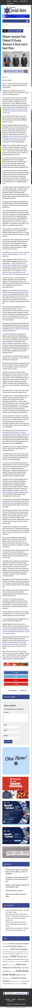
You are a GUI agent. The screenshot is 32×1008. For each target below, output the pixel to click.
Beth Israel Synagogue (19, 949)
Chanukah (5, 957)
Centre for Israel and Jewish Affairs (14, 954)
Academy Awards (5, 943)
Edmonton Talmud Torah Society (18, 961)
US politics (14, 983)
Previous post (13, 690)
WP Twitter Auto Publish (11, 1007)
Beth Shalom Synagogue (7, 951)
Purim (20, 978)
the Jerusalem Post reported (19, 329)
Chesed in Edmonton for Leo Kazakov (14, 890)
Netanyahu (4, 978)
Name (5, 725)
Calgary (14, 951)
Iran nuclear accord (12, 964)
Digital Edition (23, 957)
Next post (23, 690)
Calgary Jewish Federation (21, 951)
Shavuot (12, 981)
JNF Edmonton (13, 971)
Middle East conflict (21, 975)
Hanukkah (26, 961)
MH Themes (23, 1004)
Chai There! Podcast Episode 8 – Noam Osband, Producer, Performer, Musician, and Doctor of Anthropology (17, 872)
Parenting (9, 978)
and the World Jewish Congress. (14, 343)
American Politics (15, 944)
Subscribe (9, 1)
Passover (14, 978)
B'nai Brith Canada (15, 946)
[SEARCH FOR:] (15, 24)
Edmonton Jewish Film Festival (15, 959)
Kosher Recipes (9, 974)
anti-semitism (25, 944)
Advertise (16, 1)
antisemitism (5, 946)
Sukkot (15, 981)
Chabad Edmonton (26, 953)
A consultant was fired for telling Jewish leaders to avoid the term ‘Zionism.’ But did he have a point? (17, 879)
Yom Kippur (24, 983)
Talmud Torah (19, 981)
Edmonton (4, 959)
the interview (7, 334)
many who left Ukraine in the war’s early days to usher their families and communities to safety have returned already (16, 631)
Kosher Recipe (22, 971)
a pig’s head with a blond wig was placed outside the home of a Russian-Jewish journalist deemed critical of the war (15, 432)
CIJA (9, 957)
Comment (6, 712)
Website (6, 735)
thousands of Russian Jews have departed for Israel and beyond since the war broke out (15, 642)
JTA (4, 83)
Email (5, 730)
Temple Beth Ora (26, 981)
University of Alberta (6, 983)
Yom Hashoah (18, 983)
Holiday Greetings (24, 1)
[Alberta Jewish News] (16, 10)
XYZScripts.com (22, 1007)
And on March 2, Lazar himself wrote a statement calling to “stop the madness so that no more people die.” (15, 254)
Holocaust (5, 964)
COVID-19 (14, 956)
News (11, 31)
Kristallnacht (25, 347)
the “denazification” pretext (15, 358)
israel (18, 964)
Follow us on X (10, 3)
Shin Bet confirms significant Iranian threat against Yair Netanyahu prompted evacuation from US (16, 924)
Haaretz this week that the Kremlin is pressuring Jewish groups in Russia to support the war (15, 292)
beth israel (9, 949)
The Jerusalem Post (9, 905)
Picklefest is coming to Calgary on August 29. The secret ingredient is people (18, 886)
